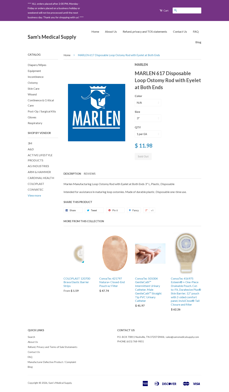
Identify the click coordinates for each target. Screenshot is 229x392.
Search (31, 337)
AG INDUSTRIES (38, 166)
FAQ (196, 31)
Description (72, 173)
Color (138, 96)
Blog (198, 42)
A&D (31, 149)
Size (137, 111)
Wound (32, 94)
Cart (166, 10)
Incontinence (35, 76)
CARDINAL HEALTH (41, 178)
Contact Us (180, 31)
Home (95, 31)
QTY (138, 127)
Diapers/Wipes (37, 65)
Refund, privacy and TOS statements (145, 31)
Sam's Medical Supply (52, 37)
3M (30, 143)
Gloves (32, 117)
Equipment (34, 70)
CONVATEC (35, 189)
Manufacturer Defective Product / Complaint (52, 362)
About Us (111, 31)
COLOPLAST (36, 183)
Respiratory (35, 123)
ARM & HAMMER (39, 172)
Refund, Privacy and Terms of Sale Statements (52, 347)
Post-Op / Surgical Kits (42, 111)
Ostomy (33, 82)
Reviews (90, 173)
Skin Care (33, 88)
